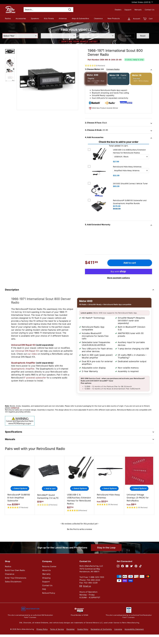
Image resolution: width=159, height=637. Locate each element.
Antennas (63, 18)
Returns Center (49, 566)
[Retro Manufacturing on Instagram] (118, 566)
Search (128, 36)
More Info (99, 163)
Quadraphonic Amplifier (23, 363)
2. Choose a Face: (96, 122)
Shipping (46, 578)
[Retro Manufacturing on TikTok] (140, 566)
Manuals (138, 10)
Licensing (118, 629)
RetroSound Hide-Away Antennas (127, 167)
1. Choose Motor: (102, 69)
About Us (46, 570)
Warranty (46, 574)
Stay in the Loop (106, 547)
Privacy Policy (42, 629)
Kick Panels (49, 18)
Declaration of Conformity (101, 629)
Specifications (13, 431)
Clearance (98, 18)
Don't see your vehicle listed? (79, 41)
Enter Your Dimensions (15, 578)
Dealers (118, 10)
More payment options (118, 277)
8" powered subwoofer (34, 377)
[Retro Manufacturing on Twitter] (131, 566)
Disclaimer (70, 629)
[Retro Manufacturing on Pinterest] (136, 566)
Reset (142, 36)
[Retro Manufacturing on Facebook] (122, 566)
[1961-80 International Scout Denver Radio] (10, 51)
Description (12, 289)
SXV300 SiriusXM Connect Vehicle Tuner (130, 183)
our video (32, 354)
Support (127, 10)
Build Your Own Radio (15, 570)
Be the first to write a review (79, 529)
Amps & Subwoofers (80, 18)
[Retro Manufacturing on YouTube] (127, 566)
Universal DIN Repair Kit (23, 345)
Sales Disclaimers (13, 581)
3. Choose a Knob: (96, 130)
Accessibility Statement (134, 629)
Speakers (35, 18)
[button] (118, 58)
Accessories (21, 18)
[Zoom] (47, 79)
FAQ (44, 589)
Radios (8, 18)
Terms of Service (57, 629)
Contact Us (149, 10)
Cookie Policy (82, 629)
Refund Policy (48, 593)
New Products (114, 18)
